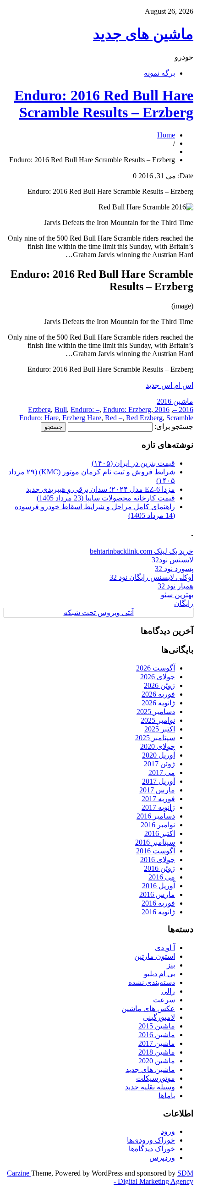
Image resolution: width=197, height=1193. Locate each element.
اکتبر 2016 (159, 833)
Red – (113, 418)
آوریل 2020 (158, 755)
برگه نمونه (159, 73)
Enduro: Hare (39, 418)
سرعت (164, 1000)
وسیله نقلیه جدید (150, 1087)
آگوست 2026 (155, 668)
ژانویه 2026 (158, 703)
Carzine (19, 1173)
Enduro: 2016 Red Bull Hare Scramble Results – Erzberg (103, 104)
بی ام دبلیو (159, 974)
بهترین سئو (177, 595)
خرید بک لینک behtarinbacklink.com (141, 551)
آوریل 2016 (158, 886)
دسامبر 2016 (156, 816)
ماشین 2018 (156, 1052)
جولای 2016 (157, 859)
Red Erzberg (144, 418)
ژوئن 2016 (159, 868)
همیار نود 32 (175, 586)
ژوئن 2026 (159, 685)
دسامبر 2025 (156, 711)
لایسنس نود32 (172, 560)
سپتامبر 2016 (155, 842)
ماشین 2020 (156, 1061)
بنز (171, 965)
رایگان (183, 603)
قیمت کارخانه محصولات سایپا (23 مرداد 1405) (106, 498)
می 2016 (161, 877)
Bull (61, 409)
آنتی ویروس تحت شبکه (99, 612)
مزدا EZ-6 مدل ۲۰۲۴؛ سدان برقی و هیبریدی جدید (100, 489)
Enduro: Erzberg (127, 409)
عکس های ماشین (148, 1008)
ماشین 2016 (175, 401)
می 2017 (161, 772)
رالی (168, 991)
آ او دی (165, 947)
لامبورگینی (159, 1017)
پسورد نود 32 (174, 568)
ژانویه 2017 (158, 807)
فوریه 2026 (158, 694)
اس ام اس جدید (169, 385)
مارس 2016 (157, 894)
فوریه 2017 (158, 799)
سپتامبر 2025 (155, 738)
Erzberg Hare (81, 418)
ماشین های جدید (143, 34)
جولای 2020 (157, 746)
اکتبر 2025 (159, 729)
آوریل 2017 (158, 781)
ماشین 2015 (156, 1026)
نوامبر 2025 (158, 720)
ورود (168, 1131)
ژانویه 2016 (158, 912)
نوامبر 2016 (158, 825)
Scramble (179, 418)
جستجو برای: (173, 426)
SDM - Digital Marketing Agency (153, 1177)
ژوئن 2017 (159, 764)
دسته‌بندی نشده (151, 982)
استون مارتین (154, 956)
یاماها (167, 1096)
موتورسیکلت (155, 1078)
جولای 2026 (157, 677)
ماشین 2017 (156, 1043)
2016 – (183, 409)
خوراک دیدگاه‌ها (152, 1149)
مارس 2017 (157, 790)
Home (166, 135)
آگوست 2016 (155, 851)
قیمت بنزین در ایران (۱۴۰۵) (133, 463)
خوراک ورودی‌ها (151, 1140)
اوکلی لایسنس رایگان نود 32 (151, 577)
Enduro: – (85, 409)
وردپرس (162, 1157)
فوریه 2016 (158, 903)
